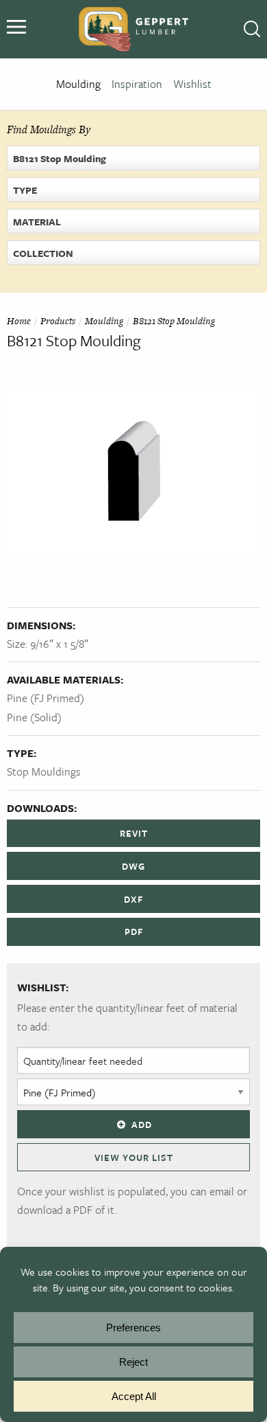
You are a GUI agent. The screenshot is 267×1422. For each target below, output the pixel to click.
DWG (133, 866)
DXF (133, 899)
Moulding (78, 84)
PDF (134, 931)
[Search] (252, 29)
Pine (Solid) (34, 717)
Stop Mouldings (44, 771)
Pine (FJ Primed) (45, 698)
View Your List (133, 1157)
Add (141, 1124)
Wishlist (192, 84)
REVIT (134, 833)
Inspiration (137, 84)
